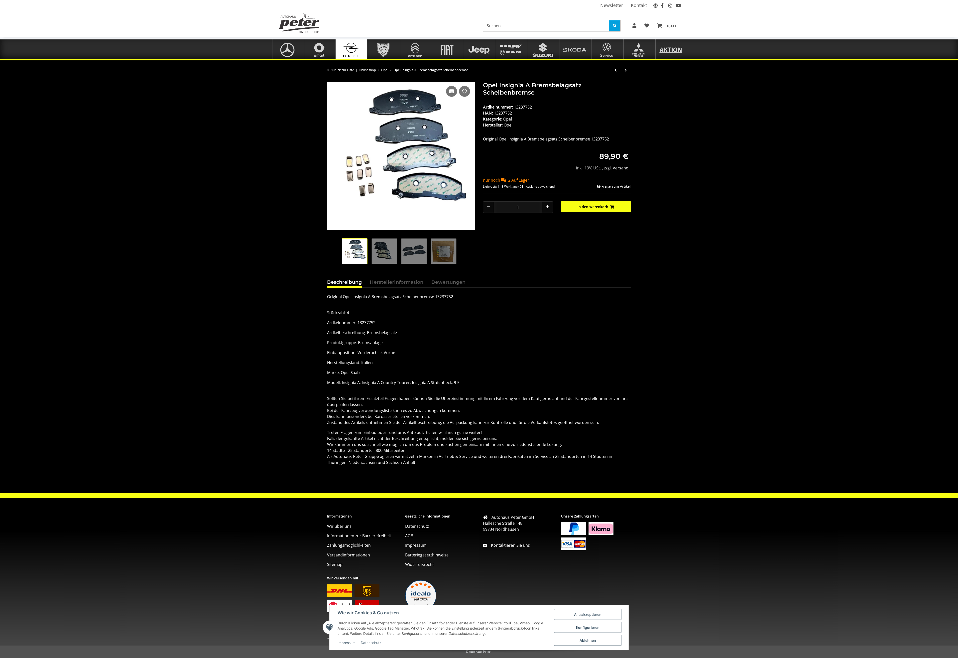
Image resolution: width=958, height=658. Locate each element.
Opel (507, 119)
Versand (620, 168)
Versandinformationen (348, 555)
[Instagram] (669, 5)
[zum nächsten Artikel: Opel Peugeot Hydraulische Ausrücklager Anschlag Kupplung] (626, 70)
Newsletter (611, 5)
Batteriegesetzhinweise (427, 555)
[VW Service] (607, 49)
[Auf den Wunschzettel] (464, 91)
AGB (409, 535)
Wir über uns (339, 526)
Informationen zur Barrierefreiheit (359, 535)
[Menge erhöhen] (547, 207)
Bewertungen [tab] (448, 282)
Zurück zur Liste (342, 70)
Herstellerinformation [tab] (396, 282)
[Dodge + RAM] (511, 49)
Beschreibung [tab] (344, 282)
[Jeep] (479, 49)
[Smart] (319, 49)
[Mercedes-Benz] (287, 49)
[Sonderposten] (671, 49)
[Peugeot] (383, 49)
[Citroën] (415, 49)
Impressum (347, 643)
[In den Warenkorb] (331, 79)
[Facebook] (662, 5)
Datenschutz (371, 643)
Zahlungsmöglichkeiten (349, 545)
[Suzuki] (543, 49)
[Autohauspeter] (654, 5)
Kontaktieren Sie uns (508, 545)
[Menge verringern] (488, 207)
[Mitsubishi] (639, 49)
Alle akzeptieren (587, 614)
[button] (634, 25)
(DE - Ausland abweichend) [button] (537, 186)
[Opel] (351, 49)
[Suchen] (614, 25)
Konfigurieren (587, 627)
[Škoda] (575, 49)
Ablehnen (588, 640)
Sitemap (335, 564)
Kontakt (639, 5)
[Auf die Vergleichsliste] (451, 91)
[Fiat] (447, 49)
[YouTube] (677, 5)
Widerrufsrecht (419, 564)
